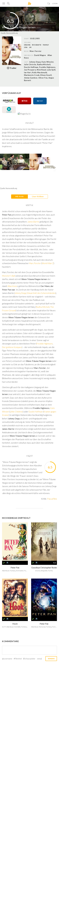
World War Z (48, 263)
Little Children (16, 411)
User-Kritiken (38, 196)
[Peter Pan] (15, 541)
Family (46, 45)
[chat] (48, 3)
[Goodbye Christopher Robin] (44, 541)
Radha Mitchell (42, 307)
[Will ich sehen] (7, 563)
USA (26, 47)
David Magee (40, 55)
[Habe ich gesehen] (4, 563)
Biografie (36, 45)
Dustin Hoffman (36, 411)
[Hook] (15, 598)
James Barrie (33, 221)
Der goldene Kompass (12, 347)
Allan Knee (12, 286)
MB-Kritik (19, 196)
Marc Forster (35, 263)
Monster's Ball (8, 276)
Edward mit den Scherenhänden (41, 293)
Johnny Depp (20, 293)
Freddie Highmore (44, 343)
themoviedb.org (12, 33)
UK (30, 47)
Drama (27, 45)
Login (55, 3)
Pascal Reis (52, 498)
